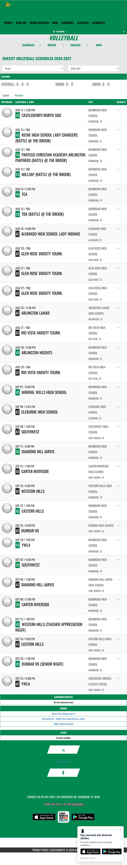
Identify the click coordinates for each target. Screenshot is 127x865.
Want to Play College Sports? (64, 713)
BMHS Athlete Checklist (63, 724)
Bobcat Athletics (63, 762)
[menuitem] (55, 23)
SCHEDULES (28, 45)
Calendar (60, 31)
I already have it (87, 858)
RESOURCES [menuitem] (98, 23)
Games (6, 95)
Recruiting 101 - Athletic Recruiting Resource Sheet (63, 718)
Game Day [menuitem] (21, 23)
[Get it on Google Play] (112, 851)
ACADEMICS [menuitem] (67, 23)
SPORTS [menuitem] (8, 23)
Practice (19, 95)
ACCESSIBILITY (58, 850)
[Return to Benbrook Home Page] (7, 4)
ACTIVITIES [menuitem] (83, 23)
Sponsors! (78, 804)
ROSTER (52, 45)
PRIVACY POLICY (40, 850)
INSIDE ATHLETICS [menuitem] (39, 23)
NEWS (99, 45)
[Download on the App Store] (90, 851)
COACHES (75, 45)
